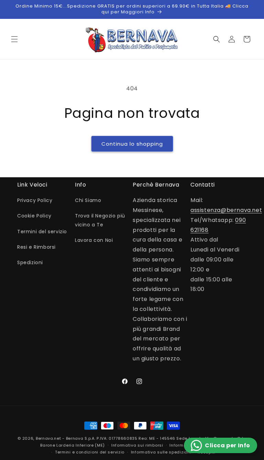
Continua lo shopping (132, 143)
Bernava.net (48, 438)
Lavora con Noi (94, 240)
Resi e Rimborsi (36, 247)
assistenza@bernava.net (226, 210)
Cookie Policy (34, 215)
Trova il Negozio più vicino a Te (100, 220)
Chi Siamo (88, 200)
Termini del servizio (42, 231)
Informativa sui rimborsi (137, 445)
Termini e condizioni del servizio (89, 452)
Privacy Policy (34, 200)
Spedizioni (30, 262)
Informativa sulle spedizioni (161, 452)
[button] (14, 39)
